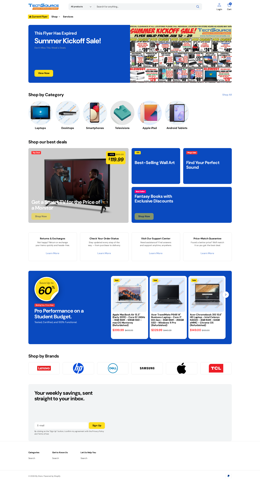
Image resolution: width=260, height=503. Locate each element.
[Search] (198, 7)
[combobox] (148, 6)
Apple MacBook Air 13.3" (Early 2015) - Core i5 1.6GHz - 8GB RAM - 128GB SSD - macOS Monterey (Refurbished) (128, 320)
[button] (219, 6)
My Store (39, 476)
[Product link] (129, 294)
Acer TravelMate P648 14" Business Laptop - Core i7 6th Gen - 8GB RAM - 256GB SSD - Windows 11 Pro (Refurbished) (167, 320)
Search (31, 458)
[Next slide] (226, 294)
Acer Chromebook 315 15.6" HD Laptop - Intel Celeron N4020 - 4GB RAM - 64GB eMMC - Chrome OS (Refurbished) (206, 320)
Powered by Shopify (52, 476)
